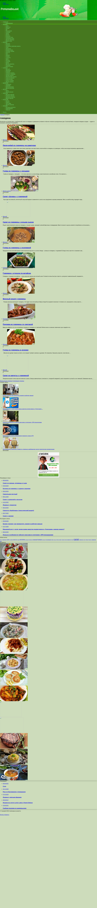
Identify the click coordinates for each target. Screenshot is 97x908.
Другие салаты (9, 81)
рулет (72, 539)
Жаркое (8, 55)
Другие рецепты (10, 39)
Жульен (8, 60)
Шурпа (7, 34)
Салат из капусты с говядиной (16, 375)
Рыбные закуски (10, 95)
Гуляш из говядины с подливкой (17, 248)
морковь (43, 539)
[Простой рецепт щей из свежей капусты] (14, 590)
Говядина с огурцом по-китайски (17, 273)
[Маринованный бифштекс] (14, 748)
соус (84, 539)
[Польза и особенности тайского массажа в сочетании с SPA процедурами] (10, 421)
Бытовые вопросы (10, 107)
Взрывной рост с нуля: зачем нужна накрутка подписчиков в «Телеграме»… (23, 409)
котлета (22, 539)
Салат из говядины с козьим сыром (18, 222)
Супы (7, 25)
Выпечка (5, 83)
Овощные (8, 48)
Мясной (8, 69)
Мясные (8, 43)
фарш (87, 539)
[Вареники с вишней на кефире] (14, 700)
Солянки (8, 32)
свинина (81, 539)
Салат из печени (10, 78)
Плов (7, 47)
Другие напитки (10, 104)
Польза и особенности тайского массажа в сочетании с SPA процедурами (22, 422)
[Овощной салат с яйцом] (14, 558)
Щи (6, 29)
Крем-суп (8, 27)
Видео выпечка (10, 86)
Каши (7, 58)
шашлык (94, 539)
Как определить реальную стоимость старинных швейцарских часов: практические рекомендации (28, 449)
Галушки (8, 61)
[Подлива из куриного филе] (14, 669)
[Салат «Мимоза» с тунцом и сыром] (14, 764)
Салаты (5, 67)
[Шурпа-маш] (14, 780)
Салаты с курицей (10, 74)
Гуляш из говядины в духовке (15, 350)
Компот (8, 102)
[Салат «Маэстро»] (14, 574)
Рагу (7, 53)
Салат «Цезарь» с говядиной (15, 196)
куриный (35, 539)
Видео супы (9, 41)
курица (40, 539)
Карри (7, 62)
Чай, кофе (8, 103)
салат (76, 539)
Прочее (5, 106)
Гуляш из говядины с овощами (16, 171)
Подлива (8, 65)
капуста (15, 539)
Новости (8, 109)
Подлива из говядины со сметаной (18, 324)
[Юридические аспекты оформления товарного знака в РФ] (10, 434)
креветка (31, 539)
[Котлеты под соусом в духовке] (14, 685)
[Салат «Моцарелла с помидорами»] (11, 605)
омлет (60, 539)
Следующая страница (18, 381)
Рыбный (8, 71)
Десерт (5, 89)
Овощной (8, 70)
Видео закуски (9, 98)
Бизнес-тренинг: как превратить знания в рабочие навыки (18, 395)
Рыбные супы (9, 37)
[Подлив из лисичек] (14, 653)
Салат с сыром (10, 80)
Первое (5, 24)
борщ (1, 539)
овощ (55, 539)
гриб (8, 539)
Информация (9, 23)
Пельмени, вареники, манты (13, 46)
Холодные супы (10, 38)
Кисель (7, 100)
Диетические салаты (11, 76)
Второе (5, 42)
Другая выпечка (10, 88)
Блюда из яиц (9, 50)
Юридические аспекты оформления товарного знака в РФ (18, 435)
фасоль (90, 539)
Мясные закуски (10, 94)
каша (18, 539)
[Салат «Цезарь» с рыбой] (11, 732)
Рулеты (8, 56)
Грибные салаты (10, 72)
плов (66, 539)
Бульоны (8, 36)
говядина (4, 539)
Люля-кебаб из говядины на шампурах (19, 145)
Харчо (7, 33)
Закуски (5, 93)
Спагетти (8, 57)
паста (63, 539)
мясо (53, 539)
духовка (11, 539)
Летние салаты (10, 75)
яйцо (1, 541)
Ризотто (8, 52)
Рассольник (9, 30)
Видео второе (9, 66)
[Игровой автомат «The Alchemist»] (11, 716)
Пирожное (8, 84)
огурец (57, 539)
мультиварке (48, 539)
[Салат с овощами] (14, 637)
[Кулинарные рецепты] (9, 14)
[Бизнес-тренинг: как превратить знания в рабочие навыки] (10, 394)
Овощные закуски (10, 97)
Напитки (5, 99)
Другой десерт (9, 92)
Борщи (7, 28)
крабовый (27, 539)
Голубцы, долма (10, 51)
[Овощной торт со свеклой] (14, 621)
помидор (69, 539)
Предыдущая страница (6, 381)
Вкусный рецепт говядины (14, 299)
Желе (7, 90)
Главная (2, 114)
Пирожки (8, 85)
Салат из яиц (9, 79)
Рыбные (8, 44)
